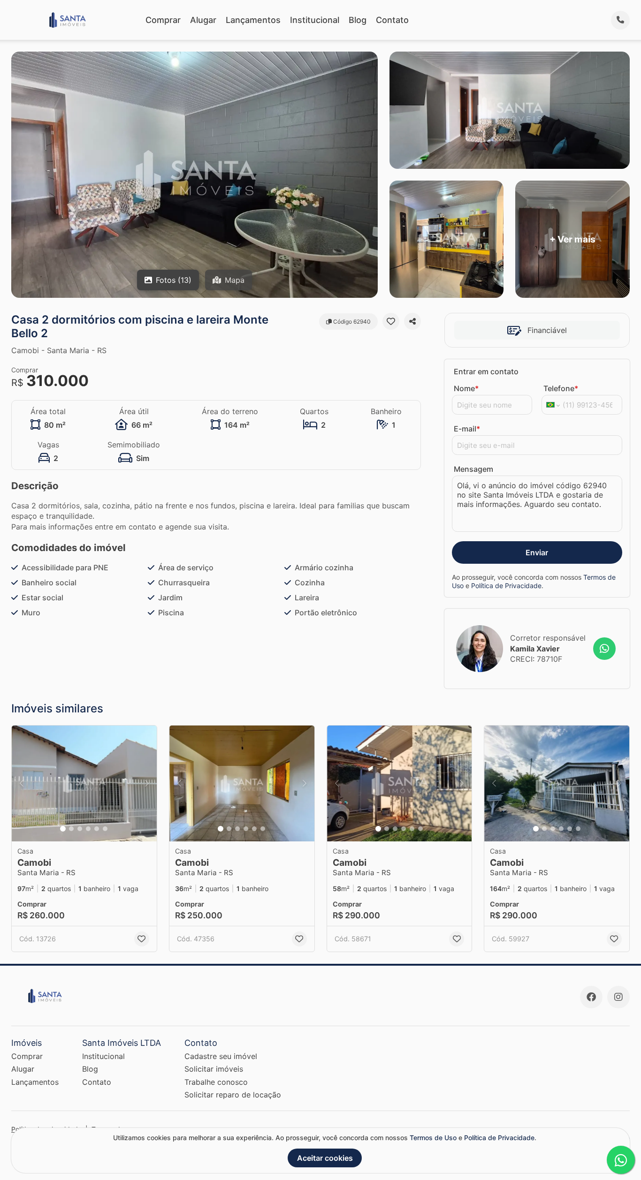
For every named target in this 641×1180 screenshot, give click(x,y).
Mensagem (473, 469)
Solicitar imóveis (213, 1069)
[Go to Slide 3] (79, 828)
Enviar (537, 552)
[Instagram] (618, 997)
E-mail (467, 428)
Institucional (314, 20)
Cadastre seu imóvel (220, 1056)
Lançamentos (253, 20)
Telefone (560, 388)
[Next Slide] (147, 783)
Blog (357, 20)
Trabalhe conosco (216, 1082)
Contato (392, 20)
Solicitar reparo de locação (232, 1094)
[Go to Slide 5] (96, 828)
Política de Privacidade (506, 586)
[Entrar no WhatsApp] (604, 648)
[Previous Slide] (21, 783)
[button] (84, 783)
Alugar (203, 20)
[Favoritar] (390, 321)
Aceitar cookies (325, 1158)
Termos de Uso (433, 1138)
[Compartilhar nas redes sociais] (412, 321)
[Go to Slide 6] (105, 828)
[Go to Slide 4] (88, 828)
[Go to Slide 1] (63, 829)
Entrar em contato (486, 371)
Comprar (163, 20)
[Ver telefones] (620, 20)
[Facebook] (591, 997)
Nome (466, 388)
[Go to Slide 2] (71, 828)
